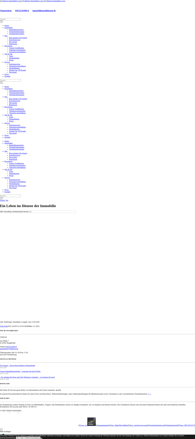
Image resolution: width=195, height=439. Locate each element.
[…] (149, 394)
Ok (18, 438)
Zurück (2, 200)
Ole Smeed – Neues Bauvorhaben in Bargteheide (17, 365)
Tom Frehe (4, 326)
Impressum (14, 413)
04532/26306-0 (22, 10)
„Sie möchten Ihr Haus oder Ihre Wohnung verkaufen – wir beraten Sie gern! (27, 377)
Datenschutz (6, 10)
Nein (22, 438)
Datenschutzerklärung (32, 438)
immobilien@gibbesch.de (44, 10)
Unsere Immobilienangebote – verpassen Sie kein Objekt (20, 371)
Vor (7, 200)
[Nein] (41, 438)
